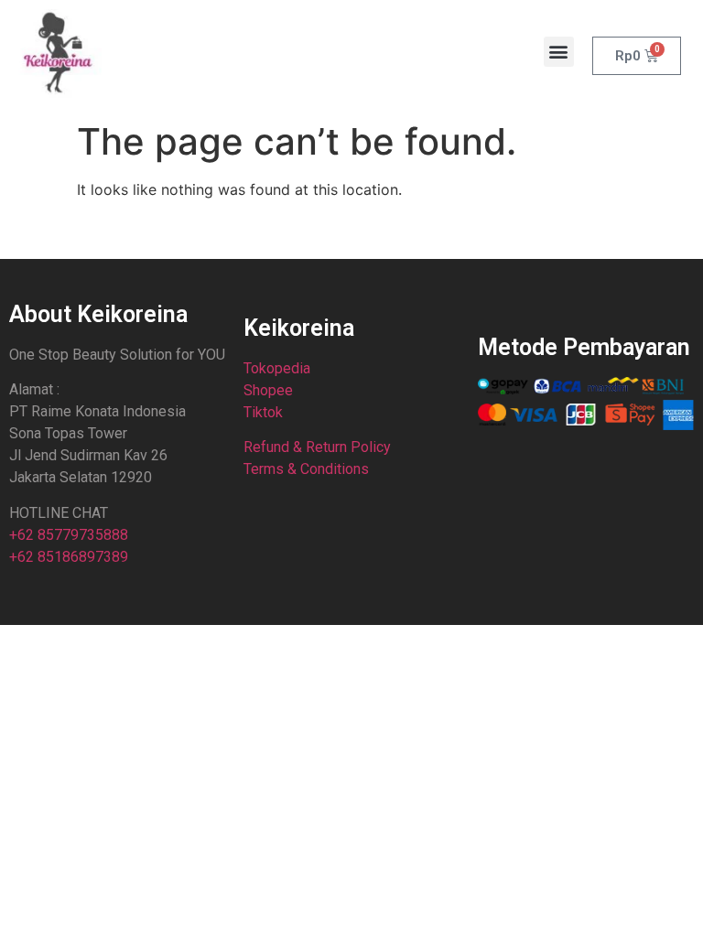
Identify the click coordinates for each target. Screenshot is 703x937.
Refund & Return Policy (317, 447)
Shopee (268, 390)
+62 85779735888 (68, 535)
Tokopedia (276, 368)
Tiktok (263, 412)
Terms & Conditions (306, 469)
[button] (559, 52)
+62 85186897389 (68, 556)
